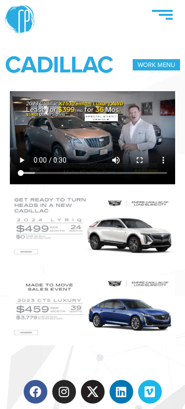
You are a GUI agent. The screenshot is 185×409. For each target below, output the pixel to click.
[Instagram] (64, 392)
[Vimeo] (150, 392)
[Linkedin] (121, 392)
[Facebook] (35, 392)
